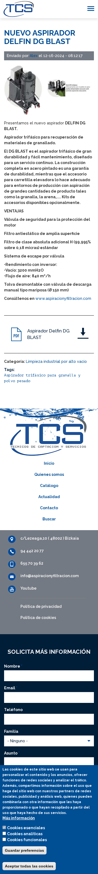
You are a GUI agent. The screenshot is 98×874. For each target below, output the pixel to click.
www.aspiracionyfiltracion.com (63, 298)
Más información (18, 818)
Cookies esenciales (26, 828)
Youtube (28, 588)
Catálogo (49, 485)
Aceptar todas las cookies (29, 866)
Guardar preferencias (24, 850)
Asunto (12, 753)
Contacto (49, 508)
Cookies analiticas (24, 834)
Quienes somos (49, 474)
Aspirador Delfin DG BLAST (48, 334)
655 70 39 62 (31, 563)
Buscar (49, 519)
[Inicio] (17, 9)
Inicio (49, 463)
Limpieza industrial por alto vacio (56, 361)
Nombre (13, 666)
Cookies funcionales (27, 840)
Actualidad (49, 497)
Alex (34, 56)
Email (10, 688)
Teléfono (13, 710)
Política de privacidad (41, 606)
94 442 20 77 (32, 551)
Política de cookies (38, 617)
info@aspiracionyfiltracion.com (49, 576)
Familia (11, 731)
